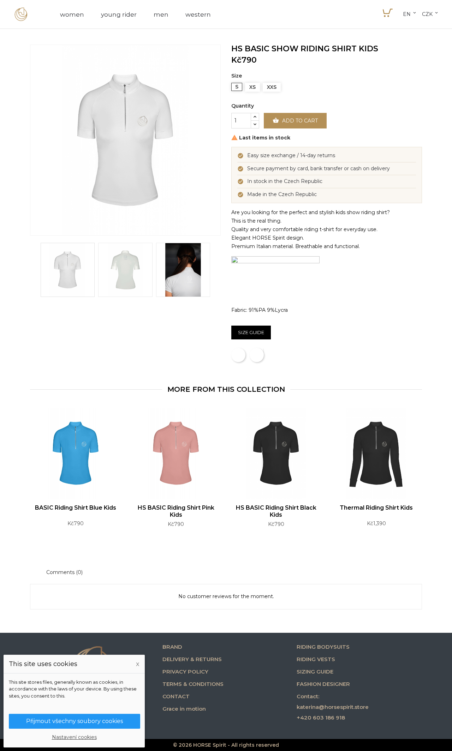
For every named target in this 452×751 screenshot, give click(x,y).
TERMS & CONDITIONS (193, 684)
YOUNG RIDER (119, 14)
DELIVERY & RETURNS (192, 659)
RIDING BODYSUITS (323, 646)
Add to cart (295, 120)
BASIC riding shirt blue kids (75, 507)
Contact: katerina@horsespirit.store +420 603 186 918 (333, 707)
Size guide (251, 332)
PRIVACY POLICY (185, 671)
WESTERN (198, 14)
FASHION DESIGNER (323, 684)
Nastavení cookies (74, 737)
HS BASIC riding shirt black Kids (276, 511)
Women (72, 14)
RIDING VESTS (316, 659)
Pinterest (263, 351)
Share (238, 355)
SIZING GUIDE (315, 671)
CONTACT (176, 696)
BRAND (172, 646)
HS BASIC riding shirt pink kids (176, 511)
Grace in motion (184, 708)
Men (161, 14)
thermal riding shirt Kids (376, 507)
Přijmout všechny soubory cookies (74, 721)
